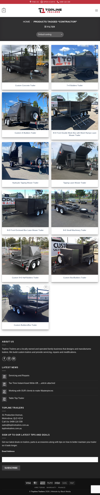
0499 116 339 (16, 422)
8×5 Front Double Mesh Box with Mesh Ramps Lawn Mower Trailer (74, 134)
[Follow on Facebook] (4, 359)
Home (26, 21)
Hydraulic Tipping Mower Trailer (25, 183)
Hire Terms (40, 487)
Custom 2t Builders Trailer (25, 133)
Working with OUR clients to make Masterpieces (31, 391)
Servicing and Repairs (19, 375)
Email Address (8, 451)
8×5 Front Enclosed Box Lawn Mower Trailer (25, 230)
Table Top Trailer (16, 398)
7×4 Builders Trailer (75, 85)
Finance (61, 487)
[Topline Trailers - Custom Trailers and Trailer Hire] (50, 10)
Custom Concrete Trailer (25, 85)
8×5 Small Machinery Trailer (74, 230)
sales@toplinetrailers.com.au (15, 425)
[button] (4, 10)
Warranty (51, 487)
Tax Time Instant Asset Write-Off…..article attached (32, 383)
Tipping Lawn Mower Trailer (74, 183)
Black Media (66, 491)
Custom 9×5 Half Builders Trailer (25, 278)
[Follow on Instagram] (9, 359)
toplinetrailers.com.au (12, 428)
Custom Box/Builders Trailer (74, 278)
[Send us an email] (14, 359)
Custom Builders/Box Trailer (25, 325)
